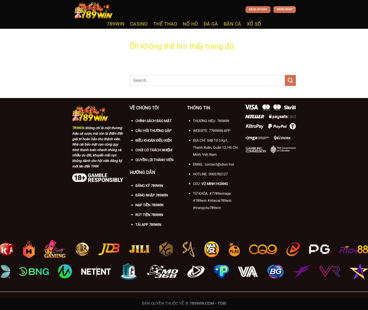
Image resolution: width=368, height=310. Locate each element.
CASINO (139, 24)
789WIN (116, 24)
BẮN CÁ (232, 24)
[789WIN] (93, 10)
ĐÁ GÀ (211, 24)
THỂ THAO (165, 24)
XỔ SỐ (254, 24)
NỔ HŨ (190, 24)
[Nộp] (290, 80)
